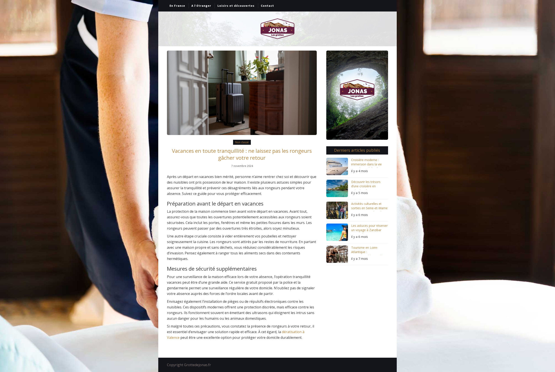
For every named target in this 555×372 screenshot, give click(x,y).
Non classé (242, 142)
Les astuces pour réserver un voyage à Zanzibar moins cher (369, 228)
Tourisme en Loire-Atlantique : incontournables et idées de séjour (368, 250)
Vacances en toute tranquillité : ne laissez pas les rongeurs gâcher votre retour (242, 154)
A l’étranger (201, 6)
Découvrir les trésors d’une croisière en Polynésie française (365, 184)
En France (177, 6)
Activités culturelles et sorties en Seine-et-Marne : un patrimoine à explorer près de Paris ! (369, 206)
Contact (267, 6)
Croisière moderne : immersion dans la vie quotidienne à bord (366, 163)
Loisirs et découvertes (236, 6)
